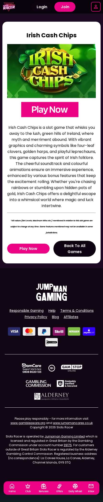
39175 (68, 445)
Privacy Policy (36, 316)
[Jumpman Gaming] (51, 299)
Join (65, 7)
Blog (55, 316)
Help (52, 310)
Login (42, 7)
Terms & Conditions (77, 310)
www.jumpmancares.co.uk (73, 423)
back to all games (74, 248)
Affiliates (71, 316)
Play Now (28, 248)
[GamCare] (31, 368)
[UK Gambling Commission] (38, 383)
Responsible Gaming (27, 310)
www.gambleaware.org (28, 423)
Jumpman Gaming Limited (65, 436)
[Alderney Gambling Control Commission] (51, 396)
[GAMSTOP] (71, 368)
